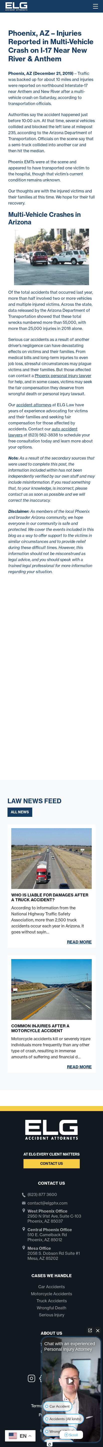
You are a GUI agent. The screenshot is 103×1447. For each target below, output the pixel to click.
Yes (59, 736)
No (42, 736)
